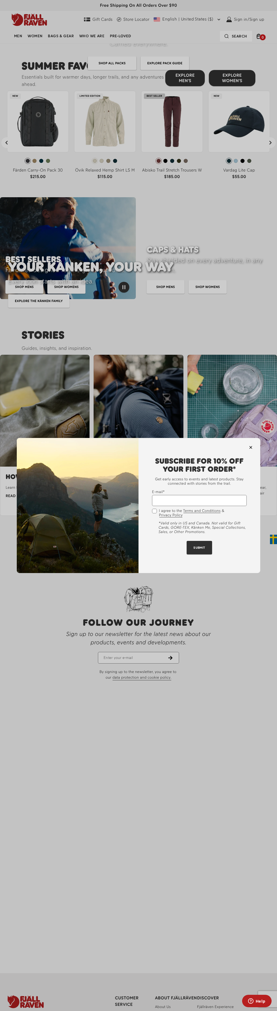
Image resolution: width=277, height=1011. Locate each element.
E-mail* (158, 492)
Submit (199, 548)
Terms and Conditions (202, 511)
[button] (251, 447)
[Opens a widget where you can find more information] (257, 1001)
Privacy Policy (171, 515)
